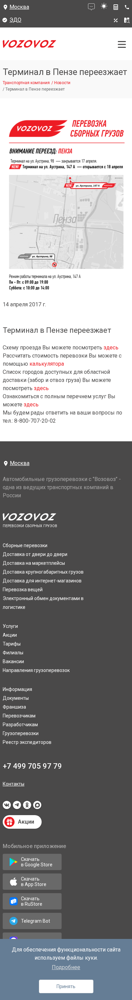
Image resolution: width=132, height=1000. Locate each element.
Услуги (10, 626)
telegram (17, 807)
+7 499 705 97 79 (32, 766)
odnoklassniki (27, 807)
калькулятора (46, 364)
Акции (10, 635)
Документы (16, 698)
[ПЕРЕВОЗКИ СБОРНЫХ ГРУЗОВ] (29, 45)
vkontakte (7, 807)
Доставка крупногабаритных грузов (43, 572)
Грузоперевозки (21, 733)
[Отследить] (127, 20)
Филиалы (13, 652)
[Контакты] (128, 7)
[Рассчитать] (115, 7)
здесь (111, 347)
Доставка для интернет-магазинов (42, 580)
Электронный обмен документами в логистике (43, 603)
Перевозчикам (19, 715)
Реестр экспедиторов (27, 742)
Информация (17, 689)
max (37, 807)
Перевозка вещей (23, 589)
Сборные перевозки (25, 545)
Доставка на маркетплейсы (34, 563)
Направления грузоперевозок (36, 670)
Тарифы (12, 644)
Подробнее (66, 967)
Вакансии (13, 661)
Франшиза (14, 707)
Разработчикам (20, 724)
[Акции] (115, 20)
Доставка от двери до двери (35, 554)
